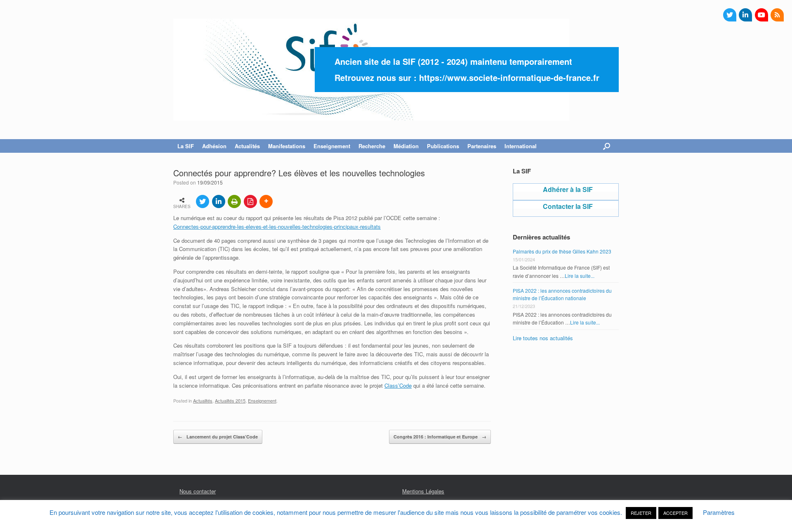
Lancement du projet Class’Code (218, 437)
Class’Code (398, 385)
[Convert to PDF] (250, 201)
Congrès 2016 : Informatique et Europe (440, 437)
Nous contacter (197, 491)
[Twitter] (729, 14)
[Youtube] (761, 14)
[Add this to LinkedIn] (218, 201)
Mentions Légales (423, 491)
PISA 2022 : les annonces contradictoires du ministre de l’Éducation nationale (562, 294)
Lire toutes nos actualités (543, 338)
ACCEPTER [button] (675, 512)
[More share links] (266, 201)
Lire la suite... (579, 275)
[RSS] (777, 14)
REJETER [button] (641, 512)
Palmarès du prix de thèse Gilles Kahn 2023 (562, 251)
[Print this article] (234, 201)
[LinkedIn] (745, 14)
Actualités (202, 400)
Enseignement (262, 400)
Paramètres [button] (719, 512)
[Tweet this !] (202, 201)
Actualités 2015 (230, 400)
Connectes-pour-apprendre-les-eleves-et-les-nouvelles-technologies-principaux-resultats (277, 226)
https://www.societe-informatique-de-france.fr (509, 77)
